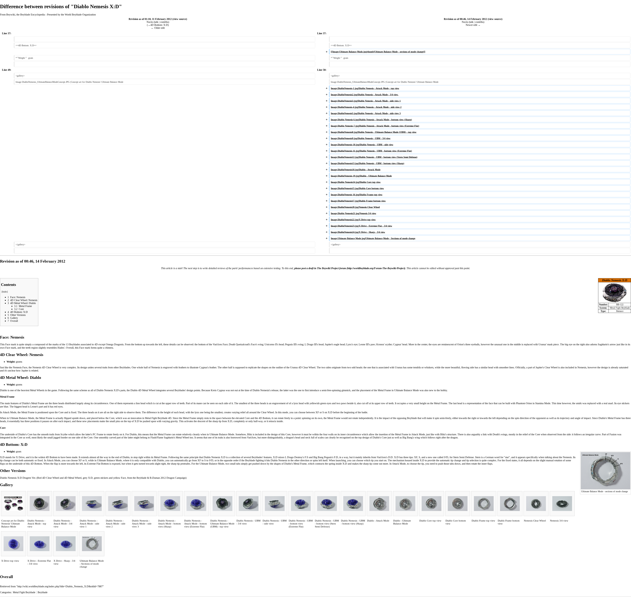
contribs (164, 22)
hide (4, 291)
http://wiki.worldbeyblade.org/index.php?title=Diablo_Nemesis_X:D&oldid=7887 (60, 586)
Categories (5, 592)
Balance (619, 311)
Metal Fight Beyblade (620, 307)
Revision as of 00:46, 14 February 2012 (465, 19)
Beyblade (42, 592)
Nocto (150, 22)
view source (179, 19)
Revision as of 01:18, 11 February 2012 (150, 19)
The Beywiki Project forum (331, 268)
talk (156, 22)
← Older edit (158, 27)
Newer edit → (473, 25)
